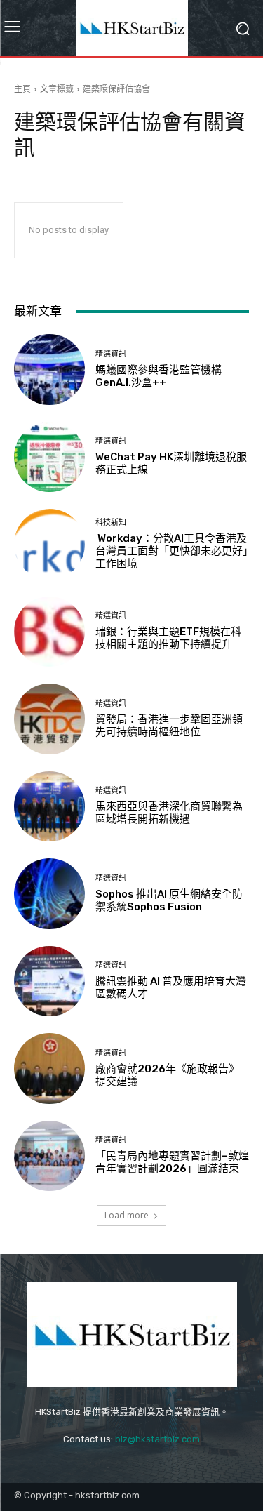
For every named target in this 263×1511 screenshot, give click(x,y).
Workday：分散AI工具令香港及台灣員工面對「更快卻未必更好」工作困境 (171, 551)
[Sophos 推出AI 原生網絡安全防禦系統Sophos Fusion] (49, 893)
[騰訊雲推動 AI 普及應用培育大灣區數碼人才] (49, 981)
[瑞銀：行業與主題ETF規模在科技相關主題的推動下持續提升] (49, 632)
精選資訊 (110, 354)
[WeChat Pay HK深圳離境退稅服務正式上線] (49, 457)
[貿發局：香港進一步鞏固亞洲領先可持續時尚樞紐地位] (49, 719)
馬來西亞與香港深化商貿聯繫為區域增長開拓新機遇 (169, 812)
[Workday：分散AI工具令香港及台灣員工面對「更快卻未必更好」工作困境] (49, 544)
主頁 (22, 89)
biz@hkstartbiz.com (157, 1439)
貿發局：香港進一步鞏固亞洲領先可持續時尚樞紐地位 (169, 725)
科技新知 (110, 522)
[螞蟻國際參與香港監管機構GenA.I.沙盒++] (49, 369)
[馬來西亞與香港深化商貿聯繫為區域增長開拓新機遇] (49, 806)
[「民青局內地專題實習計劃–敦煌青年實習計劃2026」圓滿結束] (49, 1156)
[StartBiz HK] (131, 28)
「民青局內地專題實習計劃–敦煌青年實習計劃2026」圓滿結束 (172, 1162)
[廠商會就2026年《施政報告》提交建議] (49, 1068)
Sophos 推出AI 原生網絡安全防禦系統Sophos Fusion (169, 900)
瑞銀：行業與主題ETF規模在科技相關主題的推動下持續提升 (168, 638)
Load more (126, 1215)
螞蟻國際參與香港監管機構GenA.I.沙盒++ (158, 376)
